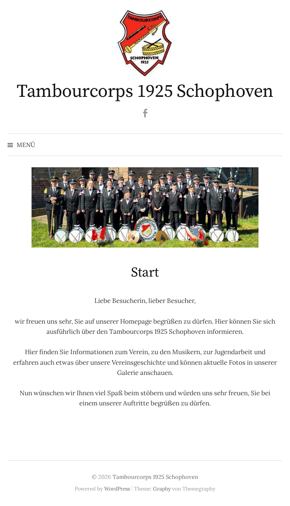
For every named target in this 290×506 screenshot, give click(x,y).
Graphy (162, 488)
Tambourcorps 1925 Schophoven (145, 91)
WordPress (117, 488)
